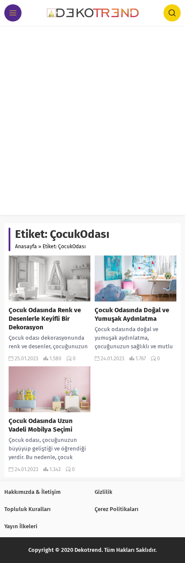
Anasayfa (26, 246)
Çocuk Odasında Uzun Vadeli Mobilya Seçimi (41, 425)
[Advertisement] (92, 122)
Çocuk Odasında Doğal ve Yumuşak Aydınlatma (132, 314)
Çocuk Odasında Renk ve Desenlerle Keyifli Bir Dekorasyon (45, 318)
